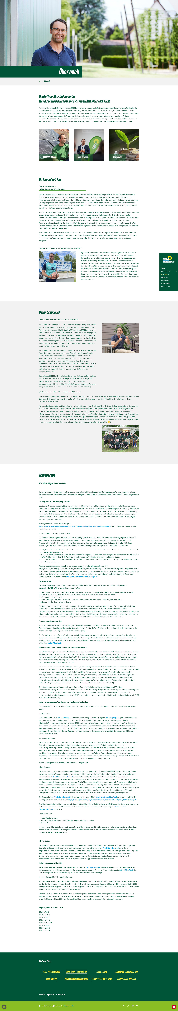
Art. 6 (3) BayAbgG (126, 870)
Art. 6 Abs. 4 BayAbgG (111, 848)
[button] (4, 1007)
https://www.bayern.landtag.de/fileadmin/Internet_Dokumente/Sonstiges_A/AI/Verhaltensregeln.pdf (75, 526)
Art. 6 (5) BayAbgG (93, 867)
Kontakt (41, 995)
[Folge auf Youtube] (137, 1005)
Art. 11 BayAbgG (64, 718)
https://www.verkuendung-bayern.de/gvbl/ (81, 577)
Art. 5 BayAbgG (111, 718)
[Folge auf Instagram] (133, 1005)
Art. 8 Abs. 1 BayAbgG (62, 797)
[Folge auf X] (128, 1005)
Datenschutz (60, 995)
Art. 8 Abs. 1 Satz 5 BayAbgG (63, 777)
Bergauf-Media (69, 1006)
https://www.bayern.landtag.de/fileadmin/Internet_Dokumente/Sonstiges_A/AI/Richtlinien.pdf (102, 800)
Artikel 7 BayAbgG (54, 643)
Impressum (50, 995)
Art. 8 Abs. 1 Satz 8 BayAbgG (106, 797)
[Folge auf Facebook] (124, 1005)
